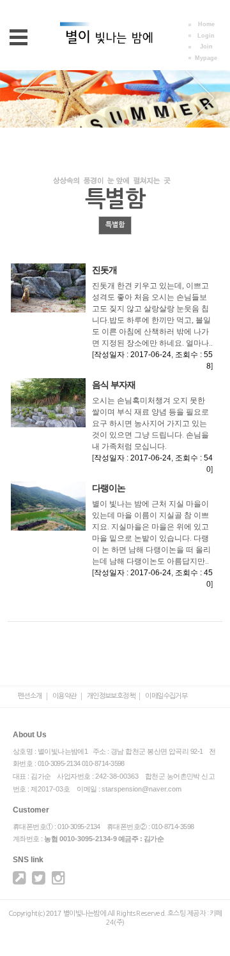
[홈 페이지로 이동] (115, 48)
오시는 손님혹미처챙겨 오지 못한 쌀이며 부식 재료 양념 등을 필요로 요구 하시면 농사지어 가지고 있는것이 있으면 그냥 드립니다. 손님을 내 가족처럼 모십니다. (150, 423)
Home (206, 24)
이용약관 (64, 696)
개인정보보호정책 (111, 696)
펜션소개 (30, 696)
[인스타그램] (58, 880)
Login (206, 36)
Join (206, 46)
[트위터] (38, 880)
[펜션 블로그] (19, 880)
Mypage (206, 58)
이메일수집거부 (166, 696)
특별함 (115, 224)
